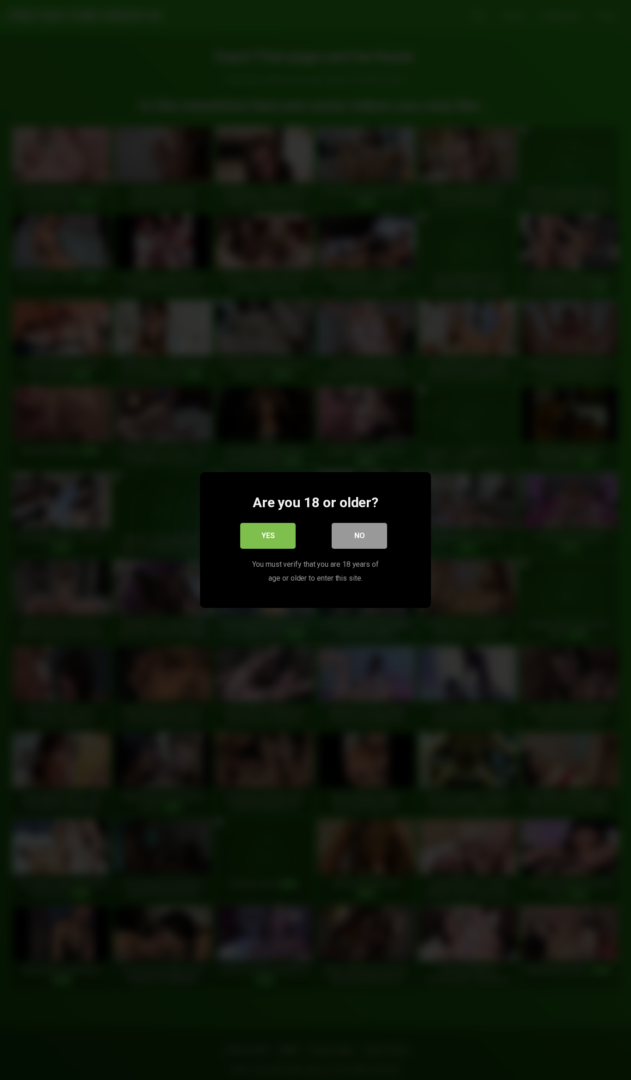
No (359, 535)
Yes (268, 535)
